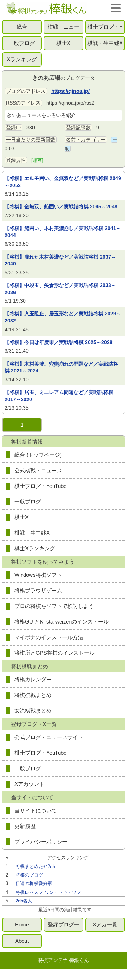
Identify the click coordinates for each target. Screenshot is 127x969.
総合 (22, 27)
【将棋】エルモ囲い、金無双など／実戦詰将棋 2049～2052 (63, 181)
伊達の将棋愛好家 (34, 883)
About (22, 941)
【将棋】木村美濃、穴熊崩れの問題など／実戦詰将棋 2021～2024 (61, 367)
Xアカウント (29, 784)
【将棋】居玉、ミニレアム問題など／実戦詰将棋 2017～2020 (59, 395)
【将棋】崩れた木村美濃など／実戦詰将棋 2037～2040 (60, 260)
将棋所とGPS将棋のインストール (54, 653)
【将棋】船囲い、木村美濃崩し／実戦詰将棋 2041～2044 (63, 231)
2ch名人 (24, 900)
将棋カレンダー (33, 679)
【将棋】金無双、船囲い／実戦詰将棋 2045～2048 (61, 206)
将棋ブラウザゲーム (38, 590)
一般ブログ (21, 43)
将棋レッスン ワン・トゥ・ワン (48, 892)
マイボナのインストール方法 (48, 637)
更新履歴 (25, 826)
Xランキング (22, 59)
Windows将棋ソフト (38, 575)
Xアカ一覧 (105, 925)
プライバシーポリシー (40, 842)
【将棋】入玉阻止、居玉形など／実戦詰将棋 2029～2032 (63, 317)
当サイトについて (35, 810)
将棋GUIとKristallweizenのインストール (61, 622)
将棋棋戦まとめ (33, 695)
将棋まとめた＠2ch (35, 866)
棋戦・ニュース (63, 29)
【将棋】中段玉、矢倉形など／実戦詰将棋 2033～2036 (60, 288)
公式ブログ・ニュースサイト (48, 737)
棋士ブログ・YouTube (105, 29)
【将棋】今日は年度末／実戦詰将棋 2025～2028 (59, 342)
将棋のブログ (29, 875)
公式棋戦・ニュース (38, 470)
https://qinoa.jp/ (70, 91)
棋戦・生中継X (105, 43)
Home (22, 925)
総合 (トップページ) (38, 455)
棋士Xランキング (34, 548)
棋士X (63, 43)
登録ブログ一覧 (63, 927)
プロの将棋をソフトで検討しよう (54, 606)
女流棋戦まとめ (33, 711)
